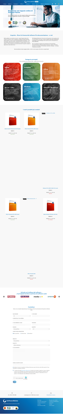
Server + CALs (35, 3)
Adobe (9, 3)
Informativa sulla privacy (41, 401)
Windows (27, 3)
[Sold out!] (50, 149)
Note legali (39, 400)
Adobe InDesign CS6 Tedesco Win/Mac (50, 214)
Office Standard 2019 (31, 273)
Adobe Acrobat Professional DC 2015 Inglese (13, 128)
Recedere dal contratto (53, 400)
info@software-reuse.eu (51, 394)
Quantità (34, 327)
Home (5, 3)
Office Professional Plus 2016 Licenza (31, 128)
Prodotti (15, 338)
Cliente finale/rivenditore (18, 331)
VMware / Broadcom (45, 3)
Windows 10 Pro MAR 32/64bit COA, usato (50, 188)
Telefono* (34, 322)
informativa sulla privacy (25, 370)
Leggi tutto (13, 126)
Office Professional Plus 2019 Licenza (12, 214)
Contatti (50, 404)
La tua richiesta (16, 347)
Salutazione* (15, 313)
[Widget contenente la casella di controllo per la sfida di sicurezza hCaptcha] (20, 378)
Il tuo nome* (34, 313)
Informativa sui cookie (41, 405)
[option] (11, 296)
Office (21, 3)
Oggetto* (15, 343)
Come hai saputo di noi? (18, 362)
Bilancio (14, 327)
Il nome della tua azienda (18, 318)
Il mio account (51, 405)
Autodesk (15, 3)
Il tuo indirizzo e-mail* (17, 322)
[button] (4, 296)
